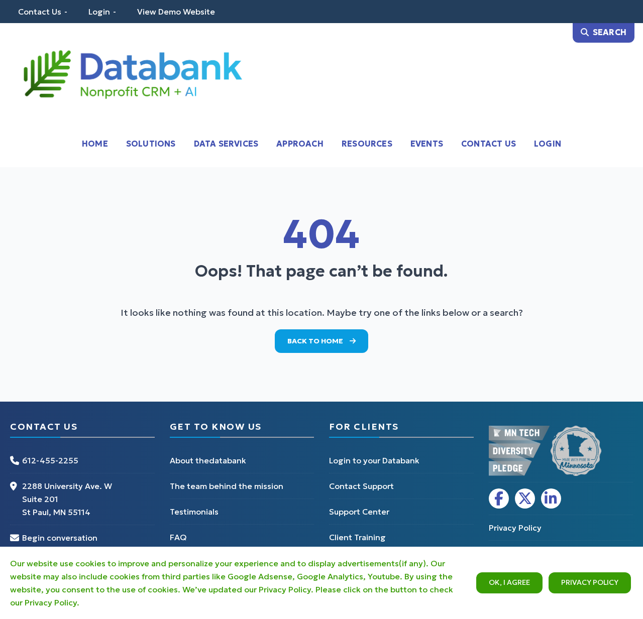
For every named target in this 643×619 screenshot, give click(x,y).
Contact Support (361, 486)
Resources (367, 144)
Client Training (357, 537)
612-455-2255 (50, 460)
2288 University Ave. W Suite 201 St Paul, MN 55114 (67, 499)
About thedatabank (208, 460)
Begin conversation (59, 538)
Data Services (226, 144)
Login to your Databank (374, 460)
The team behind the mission (226, 486)
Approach (300, 144)
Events (426, 144)
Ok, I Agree (509, 582)
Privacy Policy (589, 582)
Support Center (359, 512)
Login (99, 12)
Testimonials (194, 512)
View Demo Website (176, 12)
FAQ (178, 537)
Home (95, 144)
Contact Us (39, 12)
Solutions (151, 144)
